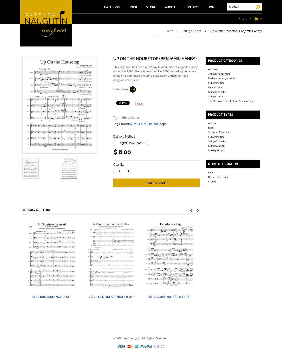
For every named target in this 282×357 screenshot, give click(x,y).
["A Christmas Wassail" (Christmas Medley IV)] (52, 257)
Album (212, 123)
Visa (121, 347)
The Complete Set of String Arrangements (231, 101)
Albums (212, 69)
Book (211, 127)
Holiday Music (216, 150)
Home (169, 31)
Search (212, 181)
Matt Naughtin (46, 23)
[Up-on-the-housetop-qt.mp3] (133, 89)
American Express (136, 347)
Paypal (146, 347)
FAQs (211, 172)
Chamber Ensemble (219, 73)
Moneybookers (159, 347)
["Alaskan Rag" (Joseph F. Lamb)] (170, 257)
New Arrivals (215, 87)
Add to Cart (156, 182)
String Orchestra (217, 91)
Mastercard (130, 347)
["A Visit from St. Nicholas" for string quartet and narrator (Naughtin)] (111, 257)
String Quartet (192, 31)
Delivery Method (124, 136)
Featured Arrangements (221, 78)
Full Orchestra (216, 82)
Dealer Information (218, 177)
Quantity (118, 164)
